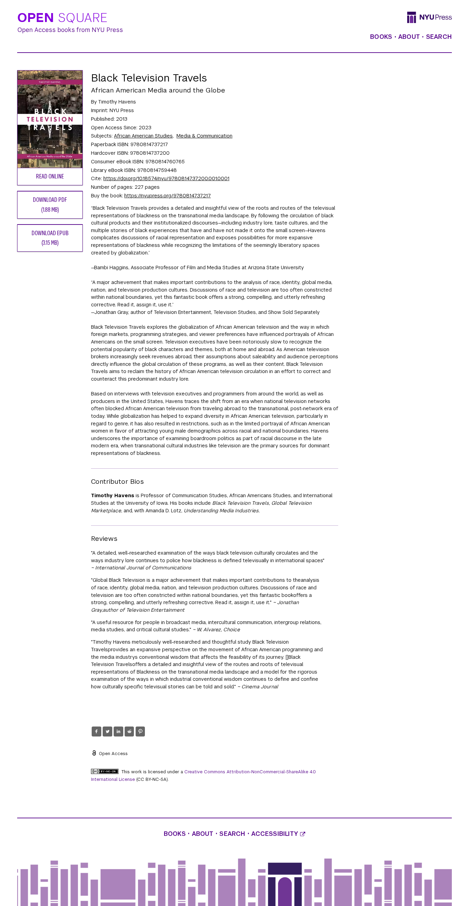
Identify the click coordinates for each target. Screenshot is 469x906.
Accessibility (275, 834)
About (409, 37)
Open (62, 18)
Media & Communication (204, 136)
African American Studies (143, 136)
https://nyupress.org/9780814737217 (167, 196)
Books (381, 37)
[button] (96, 732)
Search (439, 37)
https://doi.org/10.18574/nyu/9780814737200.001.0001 (166, 178)
